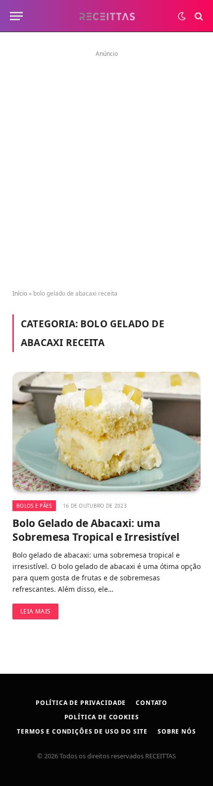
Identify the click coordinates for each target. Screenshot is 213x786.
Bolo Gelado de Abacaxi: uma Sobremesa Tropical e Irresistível (95, 530)
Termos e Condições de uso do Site (82, 731)
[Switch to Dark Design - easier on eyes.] (181, 16)
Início (19, 293)
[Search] (198, 16)
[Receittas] (107, 16)
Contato (151, 703)
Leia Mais (35, 611)
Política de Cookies (101, 717)
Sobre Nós (177, 731)
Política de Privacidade (81, 703)
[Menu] (16, 16)
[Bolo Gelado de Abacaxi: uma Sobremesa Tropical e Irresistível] (106, 431)
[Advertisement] (106, 166)
